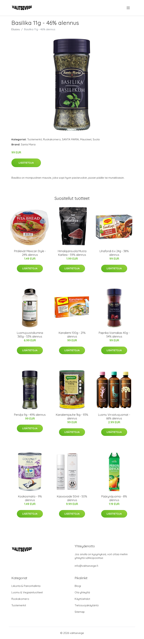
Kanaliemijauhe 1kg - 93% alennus (72, 416)
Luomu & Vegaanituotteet (27, 592)
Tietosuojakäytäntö (87, 605)
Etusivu (15, 29)
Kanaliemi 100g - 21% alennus (72, 334)
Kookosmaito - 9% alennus (30, 498)
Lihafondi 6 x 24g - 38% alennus (114, 253)
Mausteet (85, 139)
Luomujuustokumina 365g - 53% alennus (30, 334)
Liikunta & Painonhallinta (25, 586)
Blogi (78, 586)
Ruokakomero (52, 139)
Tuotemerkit (34, 139)
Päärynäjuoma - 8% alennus (114, 498)
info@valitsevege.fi (86, 565)
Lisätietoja (26, 162)
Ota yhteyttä (82, 592)
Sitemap (80, 611)
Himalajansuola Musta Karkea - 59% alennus (72, 253)
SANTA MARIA (70, 139)
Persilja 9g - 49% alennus (30, 414)
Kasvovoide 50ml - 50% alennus (72, 498)
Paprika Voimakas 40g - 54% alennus (114, 334)
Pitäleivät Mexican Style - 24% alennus (30, 253)
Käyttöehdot (82, 599)
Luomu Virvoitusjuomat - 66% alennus (114, 416)
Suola (96, 139)
